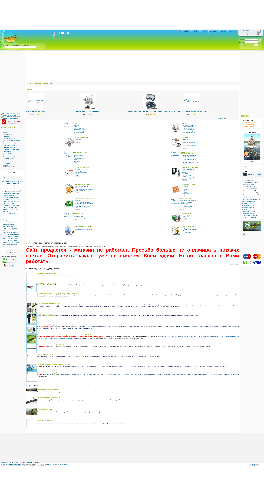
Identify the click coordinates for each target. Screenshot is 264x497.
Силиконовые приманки (189, 145)
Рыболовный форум (249, 167)
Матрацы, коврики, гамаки (83, 206)
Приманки (6, 136)
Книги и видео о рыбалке (10, 157)
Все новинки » (221, 118)
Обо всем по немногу (249, 215)
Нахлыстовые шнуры (82, 186)
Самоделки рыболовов (250, 195)
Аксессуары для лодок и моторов (82, 218)
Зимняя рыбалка (248, 211)
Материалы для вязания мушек (84, 189)
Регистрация (255, 47)
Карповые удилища (79, 128)
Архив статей (235, 431)
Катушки (5, 132)
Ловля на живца (247, 207)
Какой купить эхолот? (9, 226)
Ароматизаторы (187, 193)
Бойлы (184, 187)
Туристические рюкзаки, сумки (84, 203)
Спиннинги (76, 125)
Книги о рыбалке (80, 228)
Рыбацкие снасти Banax (10, 245)
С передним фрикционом (189, 125)
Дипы (184, 190)
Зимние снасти (7, 162)
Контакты (222, 31)
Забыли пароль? (245, 47)
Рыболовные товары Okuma (11, 242)
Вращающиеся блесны (189, 141)
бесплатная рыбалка (249, 122)
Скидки (204, 31)
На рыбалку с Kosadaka (10, 240)
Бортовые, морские (79, 132)
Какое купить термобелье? (11, 232)
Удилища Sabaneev (8, 203)
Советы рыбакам (248, 191)
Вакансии (231, 31)
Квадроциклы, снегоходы (189, 218)
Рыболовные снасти (9, 142)
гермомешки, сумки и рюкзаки (126, 305)
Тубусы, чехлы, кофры (189, 158)
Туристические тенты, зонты (83, 202)
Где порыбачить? (247, 120)
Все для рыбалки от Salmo (10, 238)
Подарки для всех (187, 232)
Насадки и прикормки (249, 193)
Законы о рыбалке (248, 217)
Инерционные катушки (189, 132)
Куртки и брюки (184, 203)
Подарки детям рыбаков (189, 230)
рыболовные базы (248, 124)
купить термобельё (50, 315)
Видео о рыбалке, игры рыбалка (84, 229)
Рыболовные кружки (81, 172)
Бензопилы (186, 216)
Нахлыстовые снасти (9, 145)
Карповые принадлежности (190, 155)
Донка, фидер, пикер (249, 205)
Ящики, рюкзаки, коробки (189, 156)
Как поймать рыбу (248, 184)
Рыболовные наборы (81, 173)
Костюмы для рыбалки (186, 202)
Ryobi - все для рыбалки (10, 247)
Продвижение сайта (254, 464)
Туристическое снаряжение (11, 149)
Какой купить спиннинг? (10, 207)
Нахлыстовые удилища (80, 129)
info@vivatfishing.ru (10, 262)
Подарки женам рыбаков (189, 229)
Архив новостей (234, 265)
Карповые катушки (188, 128)
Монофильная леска (81, 141)
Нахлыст (5, 165)
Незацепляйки (186, 143)
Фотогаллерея (247, 169)
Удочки (75, 126)
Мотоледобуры (187, 215)
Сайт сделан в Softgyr (253, 465)
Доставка (213, 31)
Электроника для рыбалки (10, 144)
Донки (78, 169)
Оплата (194, 31)
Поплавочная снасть (249, 197)
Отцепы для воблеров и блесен (191, 162)
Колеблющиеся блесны (189, 142)
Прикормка (186, 186)
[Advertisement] (62, 14)
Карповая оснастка (79, 155)
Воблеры (185, 139)
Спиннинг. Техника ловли (250, 199)
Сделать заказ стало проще (11, 205)
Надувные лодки (78, 215)
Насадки (185, 189)
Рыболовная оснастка (9, 138)
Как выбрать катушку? (9, 224)
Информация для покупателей (11, 191)
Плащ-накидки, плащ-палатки (188, 205)
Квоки (77, 175)
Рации (184, 176)
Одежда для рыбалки (9, 151)
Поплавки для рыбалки (80, 156)
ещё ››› (76, 133)
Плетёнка (78, 139)
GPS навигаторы (187, 175)
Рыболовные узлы (248, 186)
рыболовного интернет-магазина (54, 464)
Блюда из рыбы (247, 213)
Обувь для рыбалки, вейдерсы (188, 200)
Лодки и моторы (7, 153)
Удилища (5, 131)
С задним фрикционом (189, 126)
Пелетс (185, 192)
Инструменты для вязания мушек (85, 187)
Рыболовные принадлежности (12, 140)
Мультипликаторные (188, 129)
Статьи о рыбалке (247, 180)
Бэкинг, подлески (80, 190)
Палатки (78, 200)
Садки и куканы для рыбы (189, 159)
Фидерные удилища (79, 131)
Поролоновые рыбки (188, 146)
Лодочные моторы (78, 216)
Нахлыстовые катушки (189, 131)
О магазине (185, 31)
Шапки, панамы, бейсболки (187, 208)
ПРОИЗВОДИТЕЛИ (8, 167)
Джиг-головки (77, 161)
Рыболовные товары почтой (11, 201)
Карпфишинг (6, 163)
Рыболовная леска (8, 134)
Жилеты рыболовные (186, 206)
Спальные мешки (81, 205)
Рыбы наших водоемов (250, 182)
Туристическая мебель (82, 208)
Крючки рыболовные (79, 158)
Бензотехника (7, 155)
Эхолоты (185, 173)
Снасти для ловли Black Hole (11, 236)
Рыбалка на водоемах (249, 189)
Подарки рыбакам (8, 158)
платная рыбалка (248, 126)
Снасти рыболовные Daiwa (11, 234)
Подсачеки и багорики (188, 161)
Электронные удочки (188, 169)
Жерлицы (78, 171)
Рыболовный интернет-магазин (11, 464)
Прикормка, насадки (9, 147)
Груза (75, 159)
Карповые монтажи (79, 154)
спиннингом (69, 400)
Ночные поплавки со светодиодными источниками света (11, 216)
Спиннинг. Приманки (249, 201)
